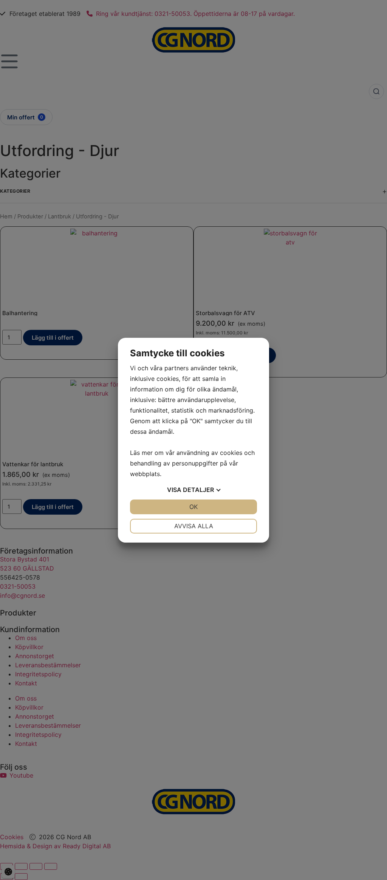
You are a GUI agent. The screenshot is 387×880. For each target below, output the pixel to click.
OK (193, 506)
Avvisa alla (193, 526)
